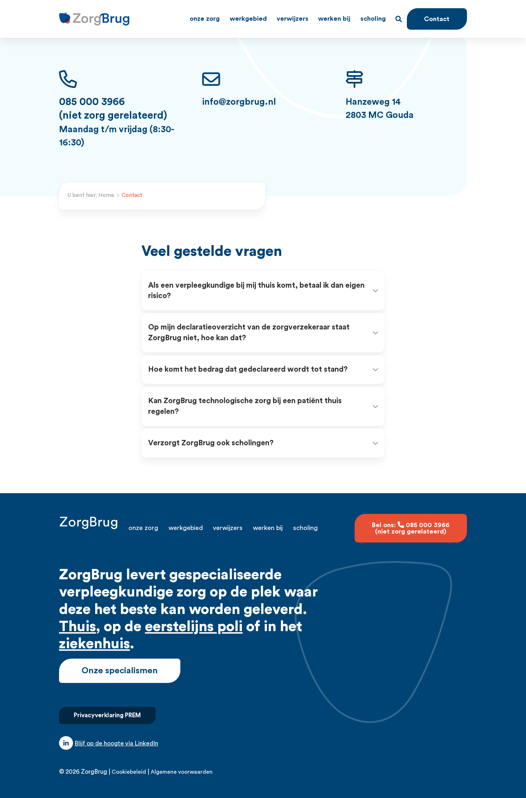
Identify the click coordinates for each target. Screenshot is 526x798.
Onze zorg (205, 18)
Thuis (77, 626)
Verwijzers (292, 18)
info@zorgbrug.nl (239, 102)
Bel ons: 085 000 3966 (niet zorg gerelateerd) (410, 528)
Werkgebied (248, 18)
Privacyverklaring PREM (107, 715)
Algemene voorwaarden (182, 772)
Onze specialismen (120, 670)
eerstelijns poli (194, 626)
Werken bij (334, 18)
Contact (436, 19)
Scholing (373, 18)
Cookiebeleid (129, 772)
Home (106, 195)
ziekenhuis (94, 643)
